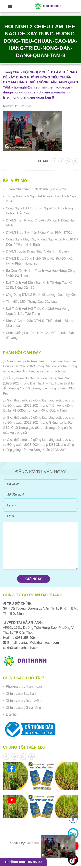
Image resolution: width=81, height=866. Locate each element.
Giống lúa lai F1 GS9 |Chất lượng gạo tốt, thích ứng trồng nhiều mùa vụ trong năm (37, 427)
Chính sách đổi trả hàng (23, 708)
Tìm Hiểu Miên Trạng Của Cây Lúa (31, 301)
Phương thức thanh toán (24, 686)
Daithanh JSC (36, 843)
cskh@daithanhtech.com (21, 648)
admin (9, 105)
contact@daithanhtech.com (39, 643)
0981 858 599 (24, 638)
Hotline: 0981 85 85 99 (23, 862)
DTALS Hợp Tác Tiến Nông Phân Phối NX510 (39, 232)
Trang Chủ (11, 72)
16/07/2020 (25, 105)
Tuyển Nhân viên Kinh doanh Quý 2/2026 (36, 189)
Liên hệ (11, 714)
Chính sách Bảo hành (21, 693)
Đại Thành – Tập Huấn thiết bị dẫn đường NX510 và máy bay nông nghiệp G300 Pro (39, 388)
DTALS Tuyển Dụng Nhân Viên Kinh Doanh (37, 251)
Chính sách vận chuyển (23, 700)
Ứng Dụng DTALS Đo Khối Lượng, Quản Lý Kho (41, 295)
